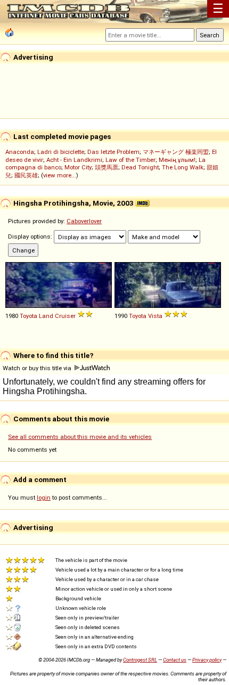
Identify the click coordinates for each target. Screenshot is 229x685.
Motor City (78, 167)
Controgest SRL (140, 660)
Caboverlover (84, 221)
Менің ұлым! (177, 160)
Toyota (28, 316)
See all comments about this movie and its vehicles (80, 437)
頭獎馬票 (106, 167)
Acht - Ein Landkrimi (74, 160)
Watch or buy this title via (38, 368)
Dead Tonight (140, 167)
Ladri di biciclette (60, 152)
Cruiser (65, 316)
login (44, 497)
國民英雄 (26, 175)
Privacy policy (207, 660)
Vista (155, 316)
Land (46, 316)
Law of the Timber (130, 160)
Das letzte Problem (113, 152)
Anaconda (19, 152)
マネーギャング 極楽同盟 (176, 152)
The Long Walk (182, 167)
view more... (59, 175)
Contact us (174, 660)
